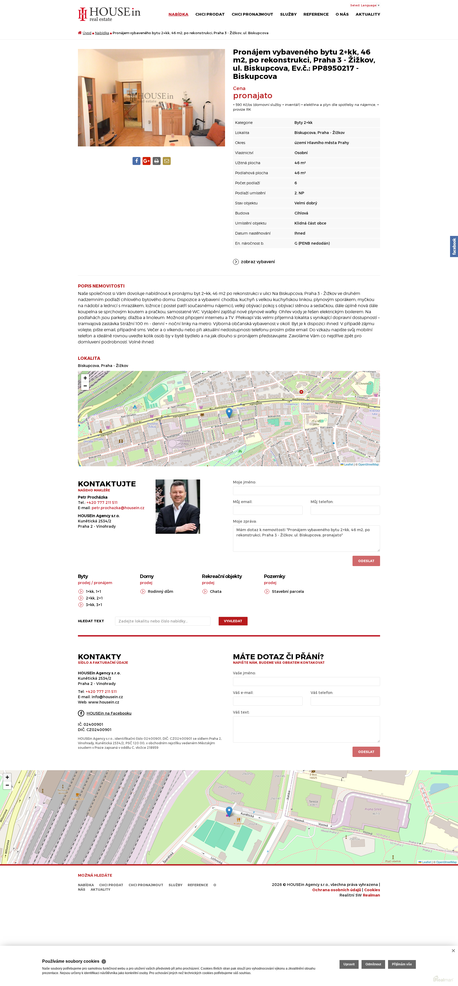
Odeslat (366, 561)
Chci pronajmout (252, 14)
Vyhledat (233, 621)
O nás (342, 14)
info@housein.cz (107, 696)
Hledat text (91, 621)
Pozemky (274, 576)
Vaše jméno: (244, 673)
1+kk (90, 591)
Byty (83, 576)
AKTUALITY (368, 14)
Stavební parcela (288, 591)
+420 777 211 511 (101, 502)
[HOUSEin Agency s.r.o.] (109, 14)
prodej (84, 582)
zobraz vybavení (258, 261)
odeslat (366, 752)
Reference (316, 14)
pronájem (103, 582)
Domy (146, 576)
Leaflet (348, 464)
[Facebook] (454, 246)
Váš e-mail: (243, 692)
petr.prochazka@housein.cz (118, 507)
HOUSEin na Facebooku (109, 713)
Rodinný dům (160, 591)
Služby (288, 14)
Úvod (87, 33)
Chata (216, 591)
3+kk (90, 604)
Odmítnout (373, 964)
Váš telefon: (322, 692)
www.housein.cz (103, 702)
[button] (229, 413)
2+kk (90, 598)
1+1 (98, 591)
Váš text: (241, 712)
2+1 (99, 598)
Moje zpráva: (245, 521)
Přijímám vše (402, 964)
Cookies (372, 890)
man (371, 895)
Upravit (349, 964)
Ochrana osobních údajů (336, 890)
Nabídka (178, 14)
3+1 (99, 604)
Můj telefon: (322, 501)
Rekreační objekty (222, 576)
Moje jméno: (244, 482)
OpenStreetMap (368, 464)
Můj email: (242, 501)
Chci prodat (210, 14)
